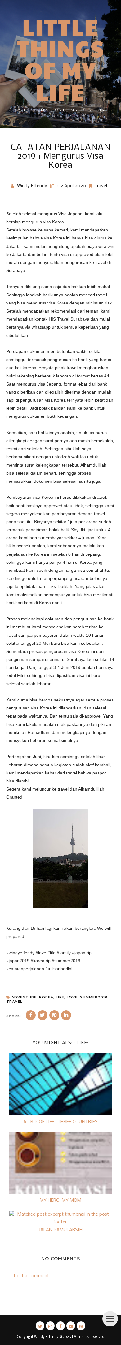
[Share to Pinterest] (54, 1015)
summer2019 (94, 997)
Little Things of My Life (61, 58)
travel (101, 185)
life (60, 997)
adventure (24, 997)
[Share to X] (42, 1015)
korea (46, 997)
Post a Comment (31, 1276)
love (72, 997)
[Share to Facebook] (31, 1015)
